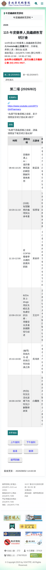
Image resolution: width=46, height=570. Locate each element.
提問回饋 (15, 459)
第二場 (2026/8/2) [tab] (12, 75)
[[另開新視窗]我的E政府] (12, 526)
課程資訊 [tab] (9, 80)
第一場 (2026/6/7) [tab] (30, 75)
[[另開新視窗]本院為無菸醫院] (12, 542)
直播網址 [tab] (13, 97)
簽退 (15, 451)
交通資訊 (28, 490)
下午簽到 (30, 442)
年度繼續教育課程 (22, 17)
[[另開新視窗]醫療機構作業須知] (12, 534)
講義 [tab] (11, 125)
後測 (31, 451)
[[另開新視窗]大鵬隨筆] (34, 534)
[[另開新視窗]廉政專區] (33, 542)
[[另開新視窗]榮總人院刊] (12, 518)
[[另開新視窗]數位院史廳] (28, 526)
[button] (41, 565)
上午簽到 (15, 442)
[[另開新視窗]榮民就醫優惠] (34, 518)
